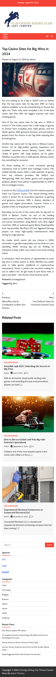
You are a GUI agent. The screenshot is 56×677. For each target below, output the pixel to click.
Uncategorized (18, 279)
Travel (4, 585)
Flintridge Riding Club (29, 670)
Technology (6, 590)
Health (4, 613)
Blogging (5, 595)
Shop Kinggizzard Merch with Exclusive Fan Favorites (21, 654)
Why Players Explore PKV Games (14, 631)
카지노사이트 (22, 190)
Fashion (5, 604)
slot (3, 559)
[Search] (52, 36)
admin (33, 59)
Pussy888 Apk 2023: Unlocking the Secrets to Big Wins (27, 367)
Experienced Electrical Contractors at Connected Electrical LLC (23, 511)
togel (4, 565)
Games (4, 608)
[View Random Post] (47, 36)
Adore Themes (17, 673)
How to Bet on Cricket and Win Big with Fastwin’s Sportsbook (24, 441)
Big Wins (13, 283)
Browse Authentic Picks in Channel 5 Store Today (20, 642)
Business (5, 599)
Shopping (5, 618)
